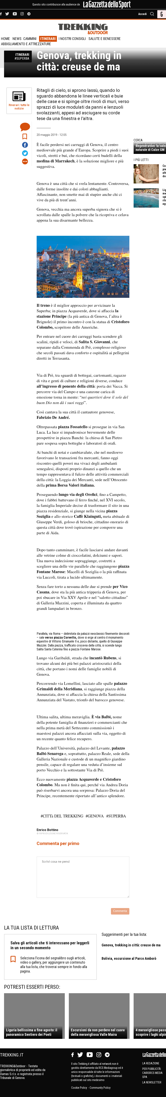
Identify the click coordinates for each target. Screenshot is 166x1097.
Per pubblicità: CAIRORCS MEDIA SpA (152, 1073)
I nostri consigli (72, 38)
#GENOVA (95, 816)
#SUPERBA (116, 816)
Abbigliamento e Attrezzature (26, 44)
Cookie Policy (79, 1087)
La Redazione (150, 1063)
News (17, 38)
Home (5, 38)
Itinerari (48, 38)
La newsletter (151, 1082)
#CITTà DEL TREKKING (62, 816)
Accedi (142, 14)
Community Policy (100, 1087)
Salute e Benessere (104, 38)
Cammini (29, 38)
